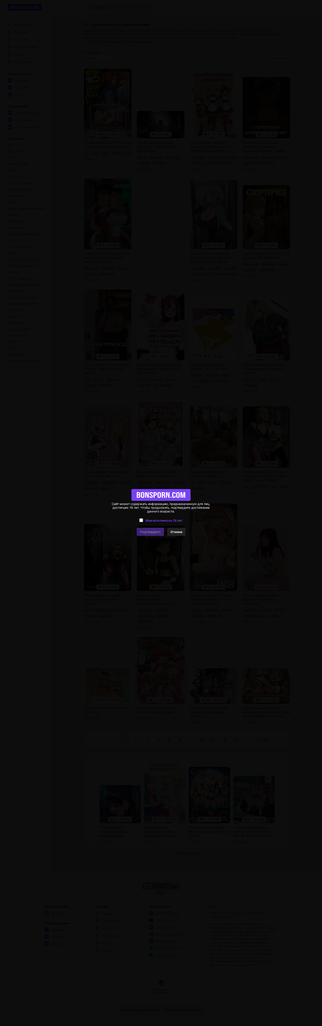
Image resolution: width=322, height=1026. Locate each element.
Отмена (176, 532)
